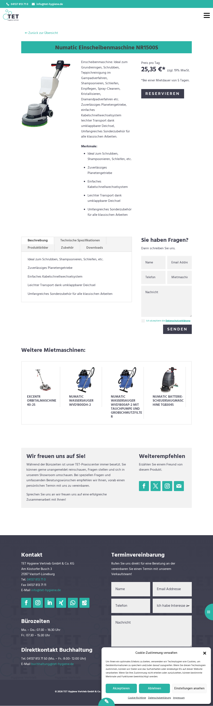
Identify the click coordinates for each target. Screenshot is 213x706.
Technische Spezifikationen (80, 240)
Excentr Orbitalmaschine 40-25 (41, 400)
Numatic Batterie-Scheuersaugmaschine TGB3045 (168, 400)
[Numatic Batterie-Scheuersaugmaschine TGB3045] (169, 380)
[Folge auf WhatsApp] (73, 603)
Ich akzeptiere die (168, 321)
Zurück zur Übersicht (41, 33)
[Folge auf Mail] (179, 486)
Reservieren (162, 93)
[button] (205, 653)
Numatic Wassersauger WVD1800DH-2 (81, 400)
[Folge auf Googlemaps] (84, 603)
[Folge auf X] (156, 486)
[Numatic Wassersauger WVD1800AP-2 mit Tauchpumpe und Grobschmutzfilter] (127, 380)
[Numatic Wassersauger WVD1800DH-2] (85, 380)
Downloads (94, 248)
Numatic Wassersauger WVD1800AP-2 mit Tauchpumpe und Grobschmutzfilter (126, 406)
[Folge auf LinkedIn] (49, 603)
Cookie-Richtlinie (137, 698)
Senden (177, 329)
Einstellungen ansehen (189, 688)
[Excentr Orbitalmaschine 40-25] (43, 380)
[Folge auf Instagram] (167, 486)
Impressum (179, 698)
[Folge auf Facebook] (144, 486)
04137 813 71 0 (36, 579)
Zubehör (67, 248)
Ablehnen (154, 688)
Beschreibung (38, 240)
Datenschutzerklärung (159, 698)
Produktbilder (38, 248)
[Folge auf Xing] (61, 603)
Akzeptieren (121, 688)
